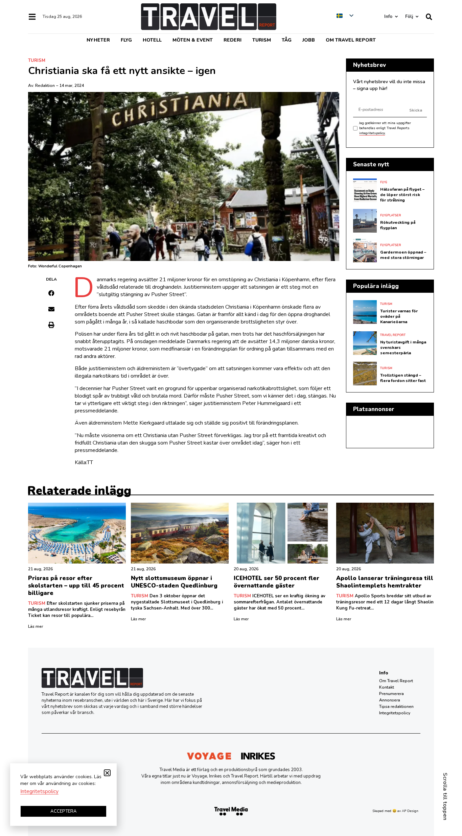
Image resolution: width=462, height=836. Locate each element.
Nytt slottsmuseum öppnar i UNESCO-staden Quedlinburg (174, 582)
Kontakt (386, 687)
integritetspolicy (372, 133)
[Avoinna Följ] (417, 17)
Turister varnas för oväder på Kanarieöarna (399, 316)
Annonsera (389, 700)
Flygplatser (390, 215)
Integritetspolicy (394, 713)
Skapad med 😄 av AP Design (395, 811)
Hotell (152, 40)
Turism (261, 40)
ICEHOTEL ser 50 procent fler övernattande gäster (276, 582)
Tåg (287, 40)
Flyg (126, 40)
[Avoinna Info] (396, 17)
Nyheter (98, 40)
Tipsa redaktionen (396, 706)
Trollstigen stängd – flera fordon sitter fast (403, 378)
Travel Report (393, 335)
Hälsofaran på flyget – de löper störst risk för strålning (402, 195)
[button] (51, 293)
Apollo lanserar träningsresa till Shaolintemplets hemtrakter (384, 582)
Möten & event (192, 40)
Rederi (232, 40)
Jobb (308, 40)
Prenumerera (391, 693)
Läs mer (35, 626)
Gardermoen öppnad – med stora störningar (403, 254)
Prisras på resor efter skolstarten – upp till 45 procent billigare (76, 585)
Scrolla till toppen (445, 796)
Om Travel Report (351, 40)
